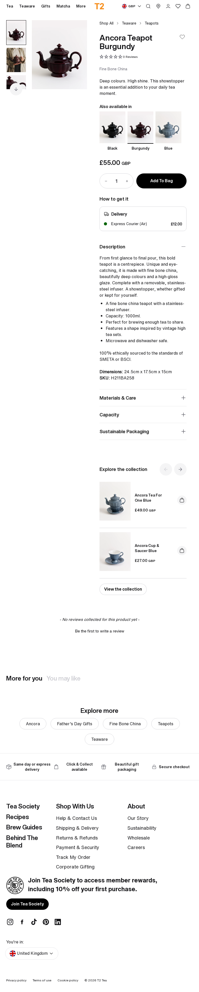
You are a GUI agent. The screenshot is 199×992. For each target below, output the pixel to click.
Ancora (33, 724)
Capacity (109, 414)
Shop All (106, 23)
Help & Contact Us (76, 818)
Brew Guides (24, 827)
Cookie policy (68, 980)
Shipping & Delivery (77, 828)
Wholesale (138, 837)
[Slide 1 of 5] (16, 32)
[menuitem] (81, 6)
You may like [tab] (63, 678)
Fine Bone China (125, 724)
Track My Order (73, 857)
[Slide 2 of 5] (16, 60)
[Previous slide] (42, 54)
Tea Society (23, 806)
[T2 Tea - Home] (100, 6)
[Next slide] (76, 54)
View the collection (123, 589)
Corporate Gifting (75, 866)
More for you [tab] (24, 678)
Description (112, 246)
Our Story (138, 818)
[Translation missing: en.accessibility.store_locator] (158, 6)
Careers (136, 847)
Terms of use (42, 980)
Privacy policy (16, 980)
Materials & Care (118, 397)
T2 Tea (102, 980)
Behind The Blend (22, 841)
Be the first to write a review (99, 631)
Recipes (17, 816)
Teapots (152, 23)
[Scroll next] (16, 89)
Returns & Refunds (77, 837)
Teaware (129, 23)
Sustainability (142, 828)
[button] (119, 57)
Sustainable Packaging (124, 431)
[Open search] (148, 6)
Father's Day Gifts (74, 724)
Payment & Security (77, 847)
